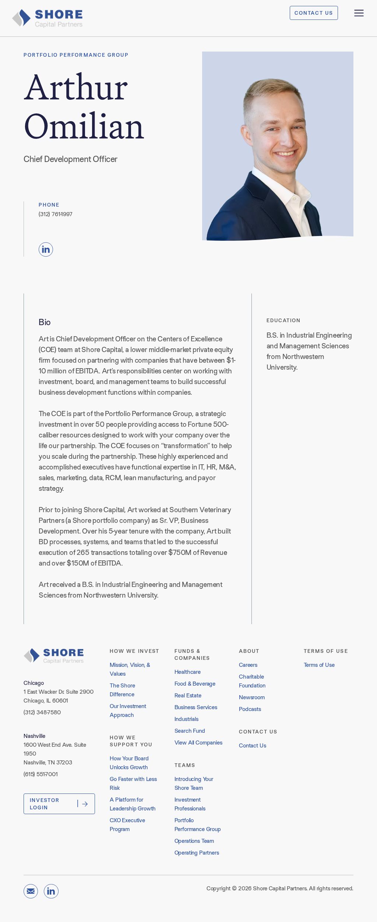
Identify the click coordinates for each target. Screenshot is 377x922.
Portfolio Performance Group (76, 55)
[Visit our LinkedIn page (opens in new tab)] (46, 249)
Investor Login (45, 804)
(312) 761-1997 (56, 214)
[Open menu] (359, 13)
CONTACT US (314, 13)
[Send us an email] (31, 891)
